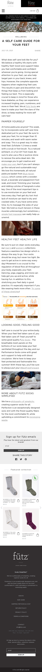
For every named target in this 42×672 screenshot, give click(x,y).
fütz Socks (30, 107)
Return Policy (21, 608)
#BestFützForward (29, 368)
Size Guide (21, 600)
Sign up (21, 450)
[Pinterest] (27, 660)
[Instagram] (15, 660)
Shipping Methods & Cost (21, 604)
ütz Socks (25, 340)
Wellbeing (21, 37)
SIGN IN (21, 595)
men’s (8, 248)
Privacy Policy (21, 612)
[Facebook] (21, 660)
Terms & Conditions (21, 616)
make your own (9, 164)
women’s (20, 248)
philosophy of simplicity (22, 402)
